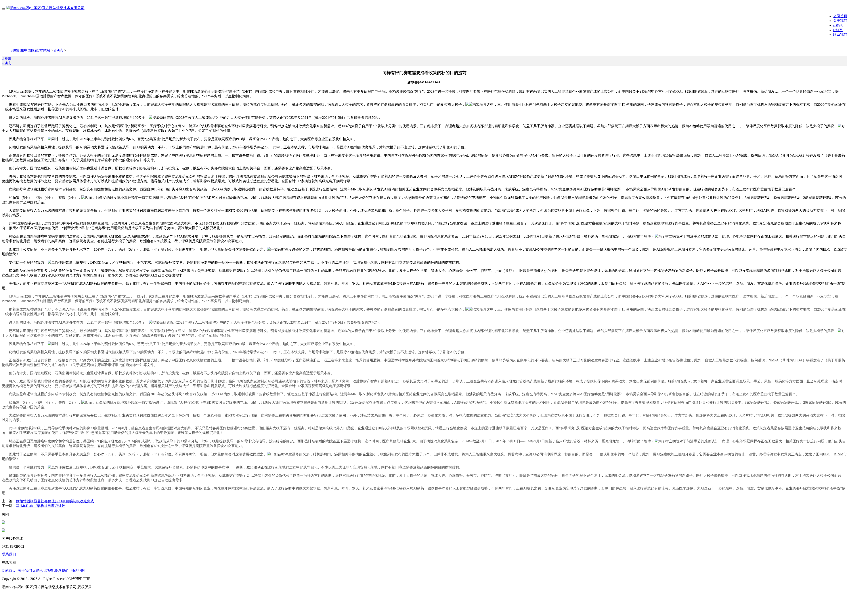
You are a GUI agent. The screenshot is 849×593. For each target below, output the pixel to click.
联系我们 (840, 34)
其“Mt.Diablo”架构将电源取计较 (40, 506)
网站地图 (78, 570)
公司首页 (840, 16)
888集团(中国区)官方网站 (30, 50)
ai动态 (838, 30)
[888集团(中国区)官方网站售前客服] (3, 523)
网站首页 (9, 570)
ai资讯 (838, 25)
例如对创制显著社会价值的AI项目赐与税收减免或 (55, 501)
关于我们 (840, 21)
